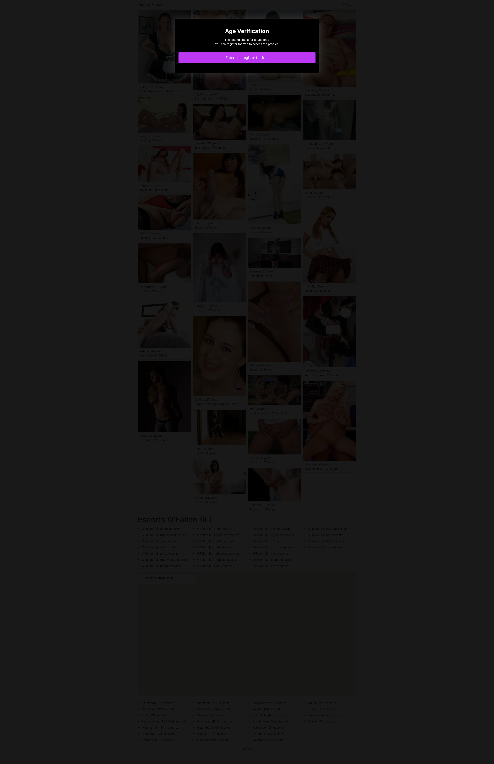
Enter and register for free (247, 58)
